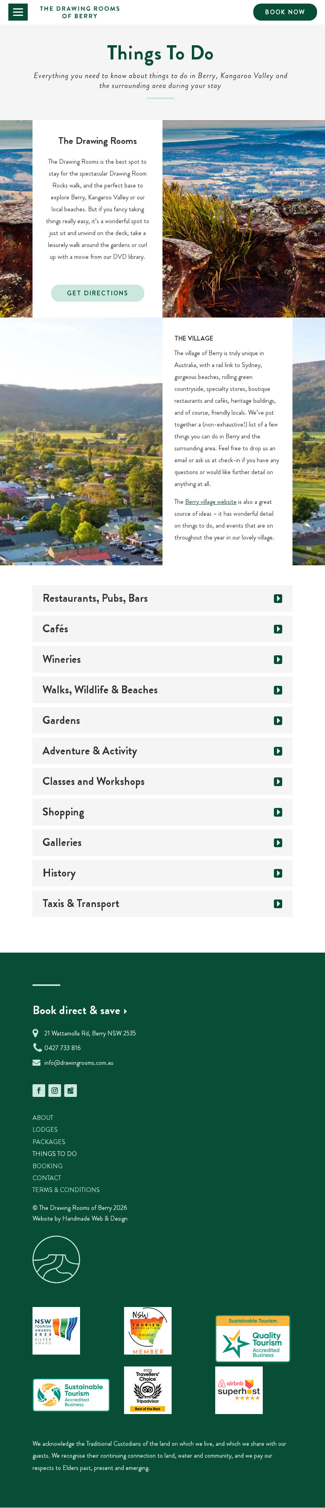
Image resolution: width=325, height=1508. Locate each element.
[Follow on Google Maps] (70, 1090)
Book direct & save (76, 1009)
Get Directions (97, 293)
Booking (47, 1166)
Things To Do (54, 1153)
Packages (48, 1141)
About (42, 1117)
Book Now (285, 12)
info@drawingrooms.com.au (78, 1062)
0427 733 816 (62, 1048)
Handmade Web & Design (95, 1218)
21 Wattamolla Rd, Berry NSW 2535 (90, 1033)
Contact (46, 1178)
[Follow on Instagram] (54, 1090)
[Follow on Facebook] (38, 1090)
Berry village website (211, 501)
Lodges (45, 1129)
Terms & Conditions (66, 1189)
